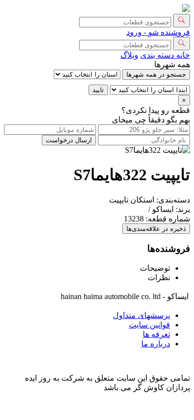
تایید (98, 90)
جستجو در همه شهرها (156, 74)
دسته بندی (157, 55)
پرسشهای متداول (141, 315)
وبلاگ (129, 55)
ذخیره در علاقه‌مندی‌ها (156, 228)
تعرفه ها (156, 334)
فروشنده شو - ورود (158, 32)
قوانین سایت (149, 324)
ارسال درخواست (69, 140)
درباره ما (155, 343)
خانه (182, 55)
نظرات (159, 277)
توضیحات (155, 268)
